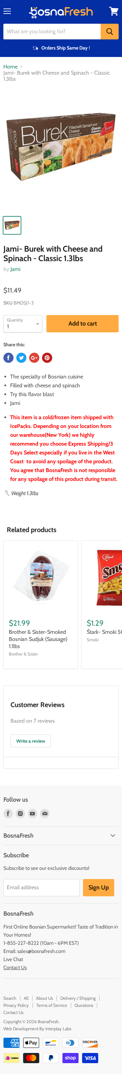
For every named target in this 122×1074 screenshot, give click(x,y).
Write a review (30, 741)
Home (10, 67)
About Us (44, 998)
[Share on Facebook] (8, 358)
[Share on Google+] (34, 358)
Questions (84, 1005)
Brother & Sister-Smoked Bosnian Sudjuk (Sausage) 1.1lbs (38, 639)
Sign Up (98, 887)
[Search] (110, 31)
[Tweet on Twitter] (21, 358)
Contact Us (15, 967)
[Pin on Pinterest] (47, 358)
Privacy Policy (16, 1005)
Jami (15, 269)
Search (9, 998)
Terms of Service (51, 1005)
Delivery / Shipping (78, 998)
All (26, 998)
